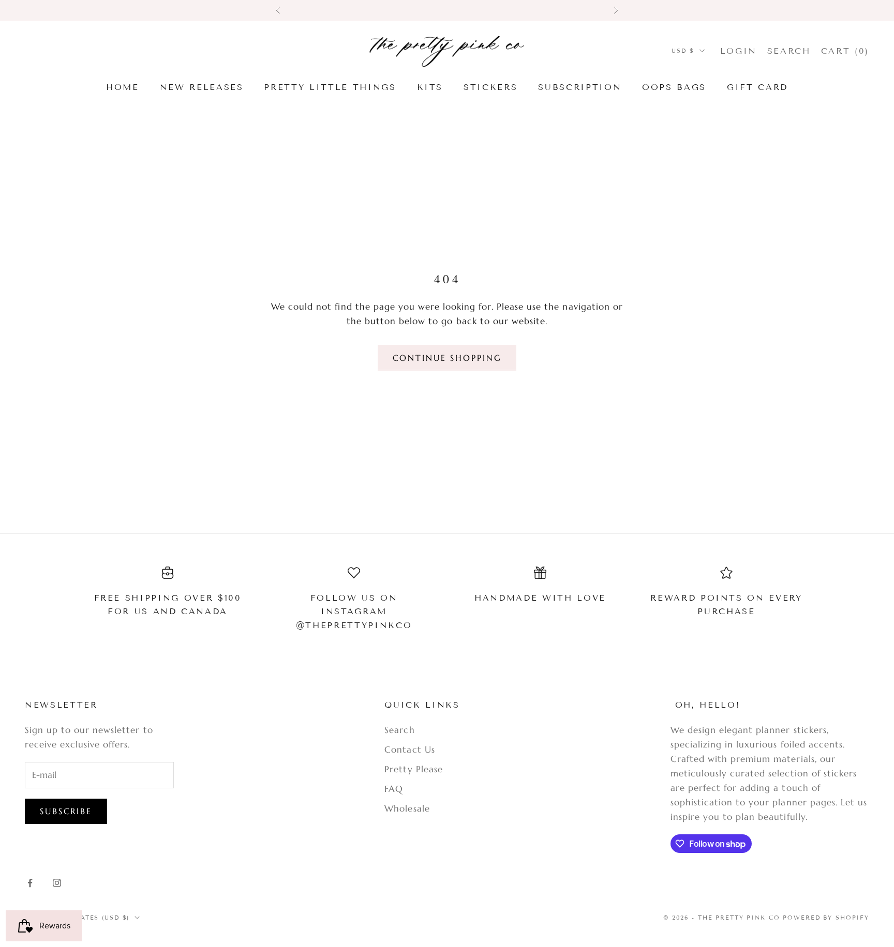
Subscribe (66, 811)
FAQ (393, 789)
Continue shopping (447, 358)
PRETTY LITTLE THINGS (330, 87)
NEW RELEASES (202, 87)
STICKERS (490, 87)
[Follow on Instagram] (57, 883)
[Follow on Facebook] (30, 883)
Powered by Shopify (826, 917)
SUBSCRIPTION (579, 87)
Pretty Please (413, 769)
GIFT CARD (757, 87)
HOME (122, 87)
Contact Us (409, 749)
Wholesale (406, 808)
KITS (430, 87)
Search (399, 730)
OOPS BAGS (674, 87)
